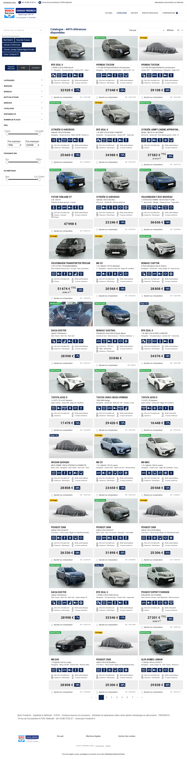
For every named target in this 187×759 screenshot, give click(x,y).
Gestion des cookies (126, 736)
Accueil (109, 13)
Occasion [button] (35, 68)
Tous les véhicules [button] (11, 68)
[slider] (7, 134)
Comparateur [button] (169, 13)
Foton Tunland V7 (11, 54)
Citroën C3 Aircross (12, 45)
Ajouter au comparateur (63, 97)
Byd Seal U (8, 40)
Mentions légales (93, 736)
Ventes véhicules (150, 13)
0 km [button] (23, 68)
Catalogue (122, 13)
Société (134, 13)
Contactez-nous (9, 2)
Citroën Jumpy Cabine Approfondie (19, 49)
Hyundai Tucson (23, 40)
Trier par (132, 30)
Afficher (170, 30)
